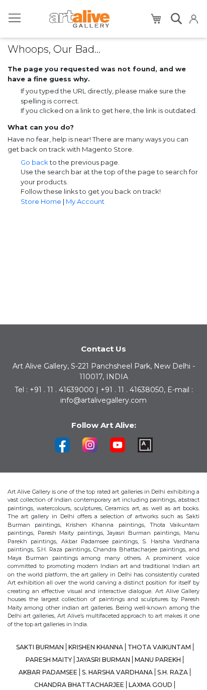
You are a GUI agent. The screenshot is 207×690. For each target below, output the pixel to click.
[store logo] (79, 19)
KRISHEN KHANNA (95, 647)
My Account (85, 201)
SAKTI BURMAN (40, 647)
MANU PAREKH (158, 659)
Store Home (41, 201)
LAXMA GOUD (150, 684)
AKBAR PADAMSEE (48, 672)
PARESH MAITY (49, 659)
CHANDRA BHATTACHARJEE (79, 684)
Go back (34, 162)
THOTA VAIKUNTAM (159, 647)
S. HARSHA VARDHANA (117, 672)
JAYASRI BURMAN (103, 659)
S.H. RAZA (172, 672)
